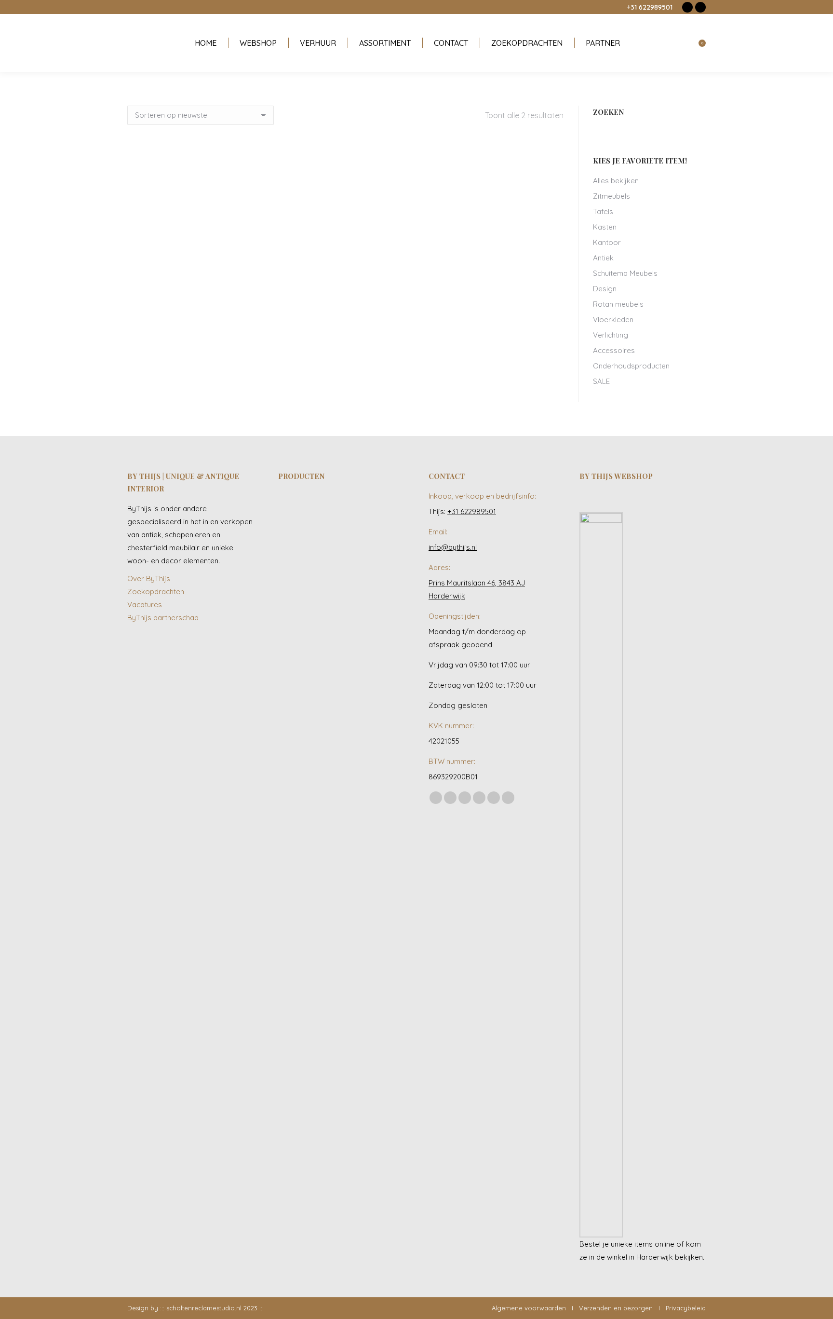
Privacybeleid (686, 1308)
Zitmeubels (611, 196)
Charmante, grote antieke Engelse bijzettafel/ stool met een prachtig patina (345, 307)
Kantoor (607, 242)
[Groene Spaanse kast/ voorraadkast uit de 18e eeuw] (371, 584)
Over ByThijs (148, 578)
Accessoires (614, 350)
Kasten (605, 226)
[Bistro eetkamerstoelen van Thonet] (333, 510)
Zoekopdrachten (155, 591)
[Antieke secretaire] (371, 547)
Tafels (603, 211)
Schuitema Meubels (625, 273)
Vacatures (144, 604)
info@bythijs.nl (453, 547)
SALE (601, 381)
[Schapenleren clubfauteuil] (333, 547)
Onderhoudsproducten (631, 365)
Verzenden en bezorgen (616, 1308)
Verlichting (610, 335)
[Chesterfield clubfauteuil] (296, 621)
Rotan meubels (618, 304)
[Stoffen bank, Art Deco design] (333, 584)
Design (605, 288)
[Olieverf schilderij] (296, 547)
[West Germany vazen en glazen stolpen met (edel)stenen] (371, 621)
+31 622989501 (649, 7)
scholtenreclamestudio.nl (204, 1308)
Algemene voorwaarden (529, 1308)
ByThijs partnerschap (163, 617)
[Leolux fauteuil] (371, 510)
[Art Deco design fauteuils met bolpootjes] (333, 621)
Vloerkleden (613, 319)
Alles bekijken (616, 180)
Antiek (603, 257)
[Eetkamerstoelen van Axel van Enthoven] (296, 510)
